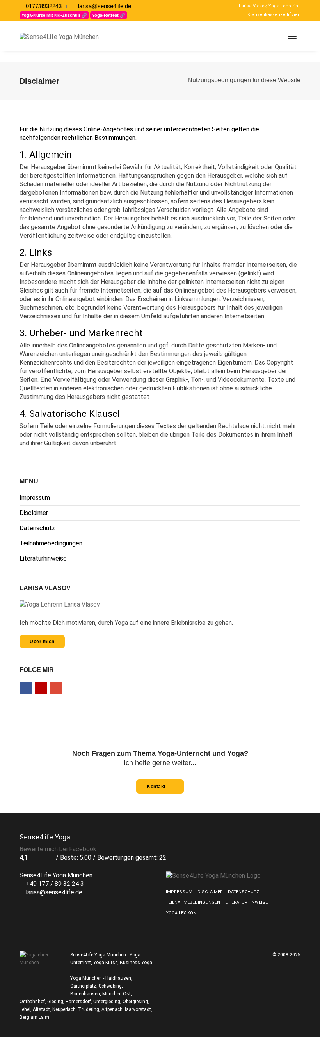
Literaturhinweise (43, 558)
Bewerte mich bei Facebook (58, 849)
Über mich (42, 641)
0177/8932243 (43, 6)
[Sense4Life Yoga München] (70, 36)
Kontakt (157, 786)
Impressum (35, 497)
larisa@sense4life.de (103, 6)
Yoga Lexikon (181, 912)
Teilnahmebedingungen (51, 543)
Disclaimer (34, 513)
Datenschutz (37, 528)
